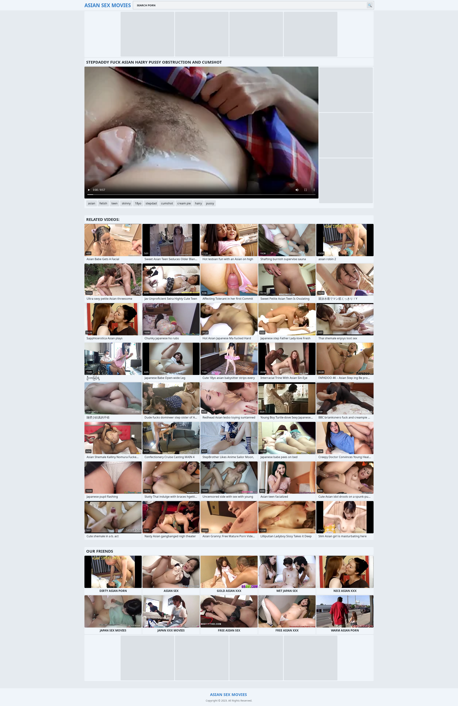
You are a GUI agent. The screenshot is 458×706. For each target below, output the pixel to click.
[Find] (370, 5)
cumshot (167, 203)
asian (91, 203)
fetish (103, 203)
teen (114, 203)
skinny (126, 203)
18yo (138, 203)
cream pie (184, 203)
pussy (210, 203)
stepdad (151, 203)
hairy (198, 203)
